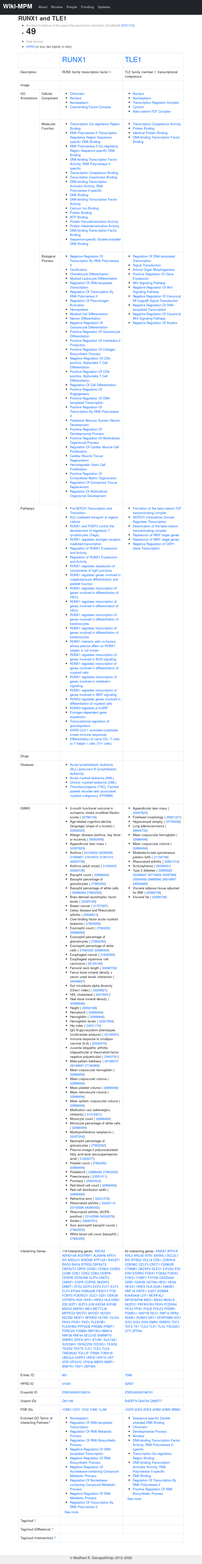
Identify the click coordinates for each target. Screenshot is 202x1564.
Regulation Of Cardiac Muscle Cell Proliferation (94, 449)
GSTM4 (151, 1282)
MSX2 (158, 1299)
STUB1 (97, 1339)
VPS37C (76, 1361)
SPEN (78, 1339)
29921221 (173, 817)
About (42, 6)
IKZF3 (82, 1304)
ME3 (88, 1308)
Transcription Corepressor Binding (94, 172)
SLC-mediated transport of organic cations (94, 519)
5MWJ (176, 1409)
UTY (128, 1330)
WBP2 (98, 1361)
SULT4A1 (110, 1339)
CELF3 (144, 1264)
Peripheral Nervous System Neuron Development (95, 422)
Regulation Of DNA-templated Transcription (91, 285)
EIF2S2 (168, 1268)
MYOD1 (93, 1313)
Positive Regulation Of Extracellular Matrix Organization (93, 475)
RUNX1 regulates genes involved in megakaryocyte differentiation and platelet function (95, 579)
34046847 (77, 981)
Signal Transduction (147, 265)
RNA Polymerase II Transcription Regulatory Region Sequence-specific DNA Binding (93, 137)
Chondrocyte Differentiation (89, 274)
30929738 (77, 861)
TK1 (136, 1326)
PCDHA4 (170, 1304)
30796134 (89, 817)
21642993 (107, 954)
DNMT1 (67, 1286)
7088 (128, 1375)
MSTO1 (81, 1313)
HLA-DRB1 (112, 1299)
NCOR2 (67, 1317)
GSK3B (140, 1282)
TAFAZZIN (84, 1344)
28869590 (154, 879)
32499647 (140, 874)
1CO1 (76, 1409)
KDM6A (162, 1291)
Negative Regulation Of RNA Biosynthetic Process (90, 1460)
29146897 (77, 1065)
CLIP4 (93, 1277)
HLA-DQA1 (154, 1286)
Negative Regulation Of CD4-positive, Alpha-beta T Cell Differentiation (90, 362)
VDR (65, 1361)
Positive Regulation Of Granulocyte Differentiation (95, 333)
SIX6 (144, 1322)
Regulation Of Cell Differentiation (93, 384)
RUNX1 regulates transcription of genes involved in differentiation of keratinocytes (94, 619)
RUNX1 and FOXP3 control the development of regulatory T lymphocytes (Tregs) (92, 530)
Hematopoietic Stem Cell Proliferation (87, 466)
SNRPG (164, 1322)
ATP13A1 (100, 1259)
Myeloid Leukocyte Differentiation (93, 278)
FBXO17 (102, 1291)
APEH (111, 1255)
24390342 (92, 1207)
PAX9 (159, 1304)
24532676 (107, 1216)
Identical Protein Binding (150, 132)
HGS (79, 1299)
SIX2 (128, 1322)
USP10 (101, 1357)
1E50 (85, 1409)
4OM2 (156, 1409)
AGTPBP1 (85, 1255)
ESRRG (138, 1273)
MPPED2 (68, 1313)
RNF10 (164, 1313)
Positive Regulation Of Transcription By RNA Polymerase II (94, 411)
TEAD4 (67, 1348)
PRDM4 (96, 1326)
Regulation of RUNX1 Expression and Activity (93, 550)
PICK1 (76, 1322)
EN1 (178, 1268)
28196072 (111, 1061)
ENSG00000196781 (139, 1392)
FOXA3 (173, 1273)
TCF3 (175, 1322)
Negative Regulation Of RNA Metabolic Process (90, 1495)
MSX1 (148, 1299)
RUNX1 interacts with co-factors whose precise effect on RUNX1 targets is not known (93, 646)
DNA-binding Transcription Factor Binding (93, 232)
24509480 (140, 883)
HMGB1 (168, 1286)
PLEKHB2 (69, 1326)
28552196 (89, 1007)
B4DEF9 (131, 1400)
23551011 (99, 1176)
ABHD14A (69, 1255)
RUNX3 (141, 1317)
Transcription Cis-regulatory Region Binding (95, 126)
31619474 (92, 857)
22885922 (165, 870)
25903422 (93, 1180)
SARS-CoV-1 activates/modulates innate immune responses (94, 732)
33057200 (77, 1136)
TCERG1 (99, 1344)
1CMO (66, 1409)
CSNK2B (167, 1264)
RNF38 (67, 1335)
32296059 (106, 852)
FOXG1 (130, 1277)
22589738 (153, 892)
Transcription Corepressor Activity (157, 123)
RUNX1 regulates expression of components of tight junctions (92, 568)
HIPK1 (88, 1299)
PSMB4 (81, 1330)
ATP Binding (79, 217)
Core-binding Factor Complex (90, 106)
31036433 (110, 865)
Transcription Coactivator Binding (93, 177)
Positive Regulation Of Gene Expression (153, 276)
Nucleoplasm (79, 102)
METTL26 (100, 1308)
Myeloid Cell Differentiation (89, 313)
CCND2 (103, 1268)
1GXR (129, 1409)
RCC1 (154, 1313)
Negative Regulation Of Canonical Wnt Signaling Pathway (157, 316)
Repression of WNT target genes (156, 535)
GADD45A (166, 1277)
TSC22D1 (173, 1326)
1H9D (94, 1409)
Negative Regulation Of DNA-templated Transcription (153, 307)
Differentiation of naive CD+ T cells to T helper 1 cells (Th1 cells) (95, 741)
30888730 (109, 967)
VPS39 (88, 1361)
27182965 (92, 1065)
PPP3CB (84, 1326)
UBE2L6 (68, 1357)
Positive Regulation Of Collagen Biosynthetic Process (92, 351)
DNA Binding (79, 194)
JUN (91, 1304)
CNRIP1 (68, 1282)
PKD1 (86, 1322)
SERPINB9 (165, 1317)
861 (64, 1375)
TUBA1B (106, 1353)
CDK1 (76, 1273)
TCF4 (129, 1326)
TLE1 (133, 59)
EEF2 (97, 1286)
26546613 (90, 914)
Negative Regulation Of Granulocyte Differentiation (89, 324)
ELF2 (114, 1286)
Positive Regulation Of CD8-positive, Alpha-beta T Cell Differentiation (90, 376)
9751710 (127, 25)
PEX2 (129, 1308)
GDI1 (102, 1295)
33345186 (88, 901)
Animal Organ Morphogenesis (154, 269)
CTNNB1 (131, 1268)
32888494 (101, 874)
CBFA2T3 (69, 1268)
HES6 (172, 1282)
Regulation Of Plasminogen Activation (89, 302)
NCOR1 (105, 1313)
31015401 (94, 1114)
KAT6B (111, 1304)
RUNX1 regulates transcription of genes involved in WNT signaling (93, 692)
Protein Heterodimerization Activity (94, 225)
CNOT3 (104, 1277)
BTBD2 (86, 1264)
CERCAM (81, 1277)
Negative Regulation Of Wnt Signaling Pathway (152, 289)
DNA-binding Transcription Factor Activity (93, 201)
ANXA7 (161, 1251)
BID (127, 1259)
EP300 (75, 1291)
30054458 (140, 879)
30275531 (102, 994)
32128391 (111, 1034)
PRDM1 (169, 1308)
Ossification (78, 269)
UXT (110, 1357)
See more (71, 1512)
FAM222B (88, 1291)
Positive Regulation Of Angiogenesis (86, 391)
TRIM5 (94, 1353)
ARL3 (129, 1255)
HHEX (140, 1286)
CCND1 (91, 1268)
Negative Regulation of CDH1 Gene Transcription (153, 545)
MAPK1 (78, 1308)
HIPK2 (98, 1299)
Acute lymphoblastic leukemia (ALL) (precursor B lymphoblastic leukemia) (93, 769)
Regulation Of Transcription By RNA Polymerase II (92, 293)
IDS (64, 1304)
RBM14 (106, 1330)
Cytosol (138, 106)
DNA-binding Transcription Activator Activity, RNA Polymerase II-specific (88, 186)
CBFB (81, 1268)
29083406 (96, 839)
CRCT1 (155, 1264)
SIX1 (177, 1317)
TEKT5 (78, 1348)
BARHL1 (160, 1255)
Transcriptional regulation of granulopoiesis (89, 723)
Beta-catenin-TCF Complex (152, 111)
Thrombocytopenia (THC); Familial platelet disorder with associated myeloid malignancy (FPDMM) (94, 791)
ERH (128, 1273)
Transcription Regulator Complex (156, 102)
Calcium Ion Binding (84, 208)
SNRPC (67, 1339)
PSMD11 (131, 1313)
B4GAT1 (114, 1259)
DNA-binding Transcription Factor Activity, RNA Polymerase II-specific (93, 164)
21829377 (87, 1158)
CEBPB (67, 1277)
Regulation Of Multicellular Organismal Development (88, 493)
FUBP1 (141, 1277)
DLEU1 (157, 1268)
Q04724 (143, 1400)
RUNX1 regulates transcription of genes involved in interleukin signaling (93, 681)
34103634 (91, 852)
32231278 (102, 1198)
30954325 (77, 830)
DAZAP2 (103, 1282)
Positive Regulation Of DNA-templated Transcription (90, 400)
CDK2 (85, 1273)
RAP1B (144, 1313)
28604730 (140, 830)
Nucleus (76, 98)
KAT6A (100, 1304)
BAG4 (76, 1264)
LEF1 (144, 1295)
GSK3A (112, 1295)
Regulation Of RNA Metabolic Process (91, 1433)
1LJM (102, 1409)
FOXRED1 (80, 1295)
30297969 (169, 874)
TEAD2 (112, 1344)
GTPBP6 (68, 1299)
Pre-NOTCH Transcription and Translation (91, 510)
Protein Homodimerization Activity (94, 221)
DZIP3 (87, 1286)
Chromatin (77, 93)
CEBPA (105, 1273)
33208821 (99, 990)
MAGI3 (67, 1308)
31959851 (77, 857)
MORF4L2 (156, 1295)
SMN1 (153, 1322)
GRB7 (129, 1282)
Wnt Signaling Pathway (149, 282)
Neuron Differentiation (85, 318)
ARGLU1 (73, 1259)
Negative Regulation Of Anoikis (155, 322)
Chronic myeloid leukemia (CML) (93, 782)
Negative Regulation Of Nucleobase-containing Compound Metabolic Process (94, 1471)
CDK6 (95, 1273)
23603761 (111, 1056)
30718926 (154, 874)
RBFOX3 (94, 1330)
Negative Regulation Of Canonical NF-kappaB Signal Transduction (157, 298)
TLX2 (161, 1326)
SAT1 (152, 1317)
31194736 (161, 857)
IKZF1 (72, 1304)
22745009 (173, 821)
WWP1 (109, 1361)
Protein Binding (81, 212)
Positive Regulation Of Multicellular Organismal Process (95, 440)
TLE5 (105, 1348)
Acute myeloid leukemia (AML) (92, 777)
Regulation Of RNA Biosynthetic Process (93, 1442)
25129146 (94, 963)
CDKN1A (169, 1259)
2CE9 (147, 1409)
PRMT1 (108, 1326)
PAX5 (66, 1322)
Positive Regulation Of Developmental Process (87, 431)
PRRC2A (68, 1330)
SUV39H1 (69, 1344)
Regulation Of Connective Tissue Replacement (93, 484)
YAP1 (79, 1366)
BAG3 (66, 1264)
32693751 (89, 1220)
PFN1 (138, 1308)
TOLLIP (83, 1353)
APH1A (172, 1251)
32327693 (106, 1021)
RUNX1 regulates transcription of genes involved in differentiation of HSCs (94, 592)
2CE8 (138, 1409)
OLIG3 (114, 1317)
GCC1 (93, 1295)
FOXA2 (161, 1273)
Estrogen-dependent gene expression (88, 714)
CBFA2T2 (99, 1264)
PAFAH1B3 (146, 1304)
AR (64, 1259)
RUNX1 (74, 59)
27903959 (93, 923)
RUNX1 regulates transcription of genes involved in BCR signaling (93, 656)
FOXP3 (67, 1295)
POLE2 (158, 1308)
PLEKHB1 (98, 1322)
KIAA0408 (132, 1295)
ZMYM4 (89, 1366)
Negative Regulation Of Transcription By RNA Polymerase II (94, 260)
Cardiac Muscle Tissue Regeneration (86, 458)
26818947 (169, 879)
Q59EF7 (156, 1400)
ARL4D (139, 1255)
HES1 (162, 1282)
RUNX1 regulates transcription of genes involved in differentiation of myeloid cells (94, 668)
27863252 (98, 883)
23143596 (77, 1207)
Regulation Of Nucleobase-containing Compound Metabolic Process (93, 1484)
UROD (90, 1357)
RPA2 (174, 1313)
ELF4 (66, 1291)
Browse (57, 6)
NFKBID (91, 1317)
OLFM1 (103, 1317)
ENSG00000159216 (76, 1392)
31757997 (100, 905)
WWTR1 (68, 1366)
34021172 (93, 1025)
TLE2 (97, 1348)
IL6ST (152, 1291)
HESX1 (130, 1286)
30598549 (77, 1003)
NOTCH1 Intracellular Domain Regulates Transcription (153, 519)
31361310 (106, 857)
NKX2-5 (169, 1299)
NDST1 (79, 1317)
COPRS (90, 1282)
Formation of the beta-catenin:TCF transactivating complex (157, 510)
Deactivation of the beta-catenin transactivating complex (155, 528)
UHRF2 (80, 1357)
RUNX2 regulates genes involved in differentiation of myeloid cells (95, 701)
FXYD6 (153, 1277)
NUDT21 (131, 1304)
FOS (112, 1291)
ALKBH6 (99, 1255)
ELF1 (106, 1286)
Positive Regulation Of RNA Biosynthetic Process (152, 1491)
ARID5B (87, 1259)
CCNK (66, 1273)
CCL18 (147, 1259)
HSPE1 (141, 1291)
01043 (66, 1383)
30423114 (108, 1203)
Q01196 (67, 1400)
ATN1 (149, 1255)
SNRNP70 (104, 1335)
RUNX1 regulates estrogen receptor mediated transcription (95, 541)
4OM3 (166, 1409)
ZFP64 (137, 1330)
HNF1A (130, 1291)
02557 (129, 1383)
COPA (79, 1282)
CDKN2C (131, 1264)
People (72, 6)
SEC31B (90, 1335)
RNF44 (78, 1335)
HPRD (30, 46)
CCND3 (115, 1268)
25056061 (163, 865)
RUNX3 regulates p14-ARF (89, 707)
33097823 (77, 848)
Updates (104, 6)
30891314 (171, 861)
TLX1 (153, 1326)
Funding (87, 6)
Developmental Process (150, 1431)
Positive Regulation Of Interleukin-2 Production (95, 342)
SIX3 (136, 1322)
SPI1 (87, 1339)
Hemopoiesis (79, 309)
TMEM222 (69, 1353)
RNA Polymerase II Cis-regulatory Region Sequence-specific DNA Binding (94, 150)
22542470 (99, 1043)
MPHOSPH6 (134, 1299)
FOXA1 (150, 1273)
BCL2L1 (172, 1255)
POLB (147, 1308)
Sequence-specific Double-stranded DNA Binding (95, 241)
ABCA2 (100, 1251)
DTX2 (78, 1286)
